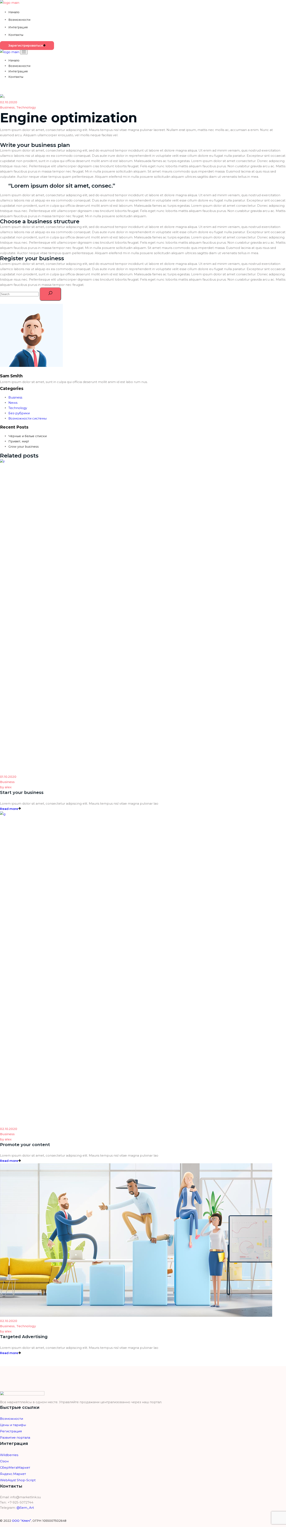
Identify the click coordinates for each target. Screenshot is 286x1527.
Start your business (22, 792)
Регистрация (11, 1431)
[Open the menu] (24, 52)
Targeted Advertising (24, 1336)
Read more (9, 809)
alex (6, 787)
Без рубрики (19, 413)
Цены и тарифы (13, 1425)
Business (7, 107)
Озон (4, 1461)
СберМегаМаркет (15, 1467)
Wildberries (9, 1455)
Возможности (11, 1419)
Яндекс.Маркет (13, 1474)
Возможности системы (27, 418)
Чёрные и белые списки (27, 436)
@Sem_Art (25, 1508)
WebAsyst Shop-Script (18, 1480)
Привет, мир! (18, 441)
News (12, 403)
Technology (26, 107)
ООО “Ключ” (21, 1521)
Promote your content (25, 1144)
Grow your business (23, 446)
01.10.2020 (8, 777)
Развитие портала (15, 1437)
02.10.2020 (8, 102)
